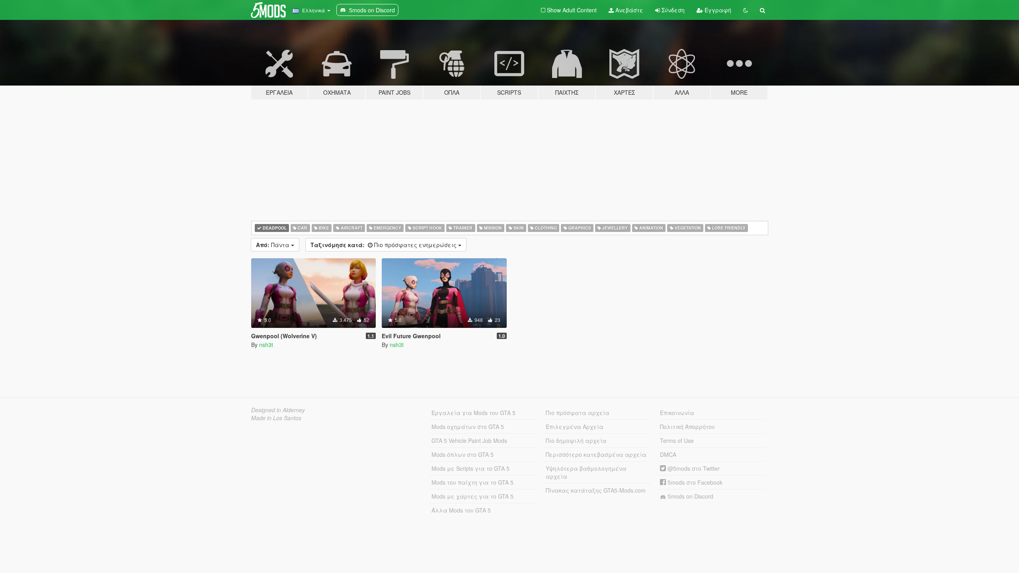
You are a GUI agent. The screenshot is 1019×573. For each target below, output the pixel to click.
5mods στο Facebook (694, 482)
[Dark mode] (745, 10)
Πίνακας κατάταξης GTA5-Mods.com (596, 490)
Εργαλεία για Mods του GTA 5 (473, 413)
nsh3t (266, 345)
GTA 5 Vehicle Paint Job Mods (469, 440)
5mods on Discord (689, 496)
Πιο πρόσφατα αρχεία (577, 413)
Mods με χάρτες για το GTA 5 (472, 496)
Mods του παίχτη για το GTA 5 (472, 482)
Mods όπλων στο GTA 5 (462, 454)
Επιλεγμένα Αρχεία (574, 427)
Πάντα (273, 245)
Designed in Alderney (278, 410)
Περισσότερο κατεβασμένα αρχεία (596, 454)
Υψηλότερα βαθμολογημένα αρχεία (586, 472)
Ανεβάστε (628, 10)
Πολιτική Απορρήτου (687, 427)
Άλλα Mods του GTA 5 (461, 510)
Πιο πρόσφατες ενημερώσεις (384, 245)
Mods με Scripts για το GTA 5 (470, 468)
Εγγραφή (717, 10)
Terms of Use (677, 440)
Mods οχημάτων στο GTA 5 (467, 427)
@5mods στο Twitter (693, 468)
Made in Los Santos (276, 418)
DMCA (668, 454)
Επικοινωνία (677, 413)
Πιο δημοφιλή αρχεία (576, 440)
